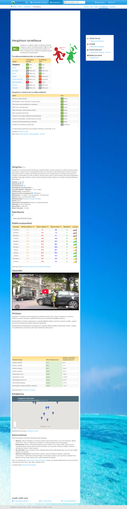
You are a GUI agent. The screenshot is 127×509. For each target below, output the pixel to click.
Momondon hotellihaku (97, 47)
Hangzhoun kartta (33, 431)
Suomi (14, 68)
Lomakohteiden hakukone (39, 2)
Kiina (20, 7)
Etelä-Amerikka (16, 82)
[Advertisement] (45, 25)
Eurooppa (15, 70)
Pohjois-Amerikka (17, 79)
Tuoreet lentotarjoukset (69, 501)
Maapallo (15, 88)
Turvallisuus (103, 7)
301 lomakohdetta (46, 501)
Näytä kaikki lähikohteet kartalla (22, 218)
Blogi (50, 507)
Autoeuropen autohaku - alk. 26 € (100, 52)
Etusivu (86, 7)
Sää (91, 7)
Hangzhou (27, 7)
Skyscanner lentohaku (97, 41)
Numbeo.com (22, 131)
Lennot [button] (112, 2)
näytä (26, 199)
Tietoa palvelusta (36, 507)
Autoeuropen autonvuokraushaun (36, 460)
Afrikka (14, 76)
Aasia (14, 7)
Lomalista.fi (20, 507)
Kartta (96, 7)
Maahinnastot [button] (100, 2)
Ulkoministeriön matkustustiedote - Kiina (31, 134)
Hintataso (112, 7)
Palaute (45, 507)
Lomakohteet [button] (56, 2)
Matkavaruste (95, 58)
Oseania (14, 85)
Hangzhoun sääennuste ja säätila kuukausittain (37, 266)
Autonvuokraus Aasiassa (29, 465)
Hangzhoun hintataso (29, 390)
